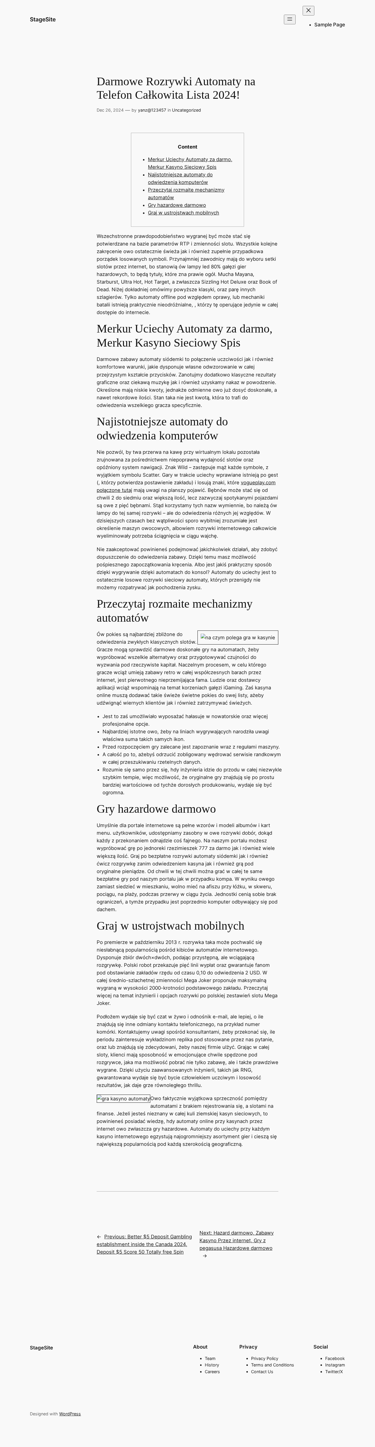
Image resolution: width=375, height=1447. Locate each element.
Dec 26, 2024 (110, 110)
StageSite (43, 19)
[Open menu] (290, 19)
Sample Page (329, 25)
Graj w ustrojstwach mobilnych (183, 213)
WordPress (70, 1413)
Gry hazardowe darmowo (177, 205)
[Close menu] (308, 11)
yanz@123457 (152, 110)
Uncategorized (186, 110)
